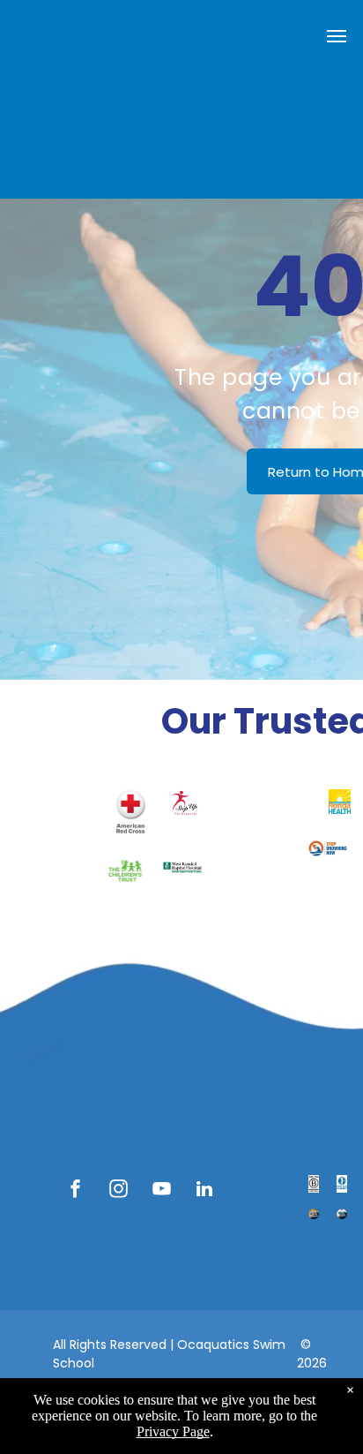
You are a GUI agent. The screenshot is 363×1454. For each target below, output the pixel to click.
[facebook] (75, 1191)
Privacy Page (173, 1431)
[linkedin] (204, 1191)
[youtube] (161, 1191)
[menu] (336, 36)
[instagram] (118, 1191)
